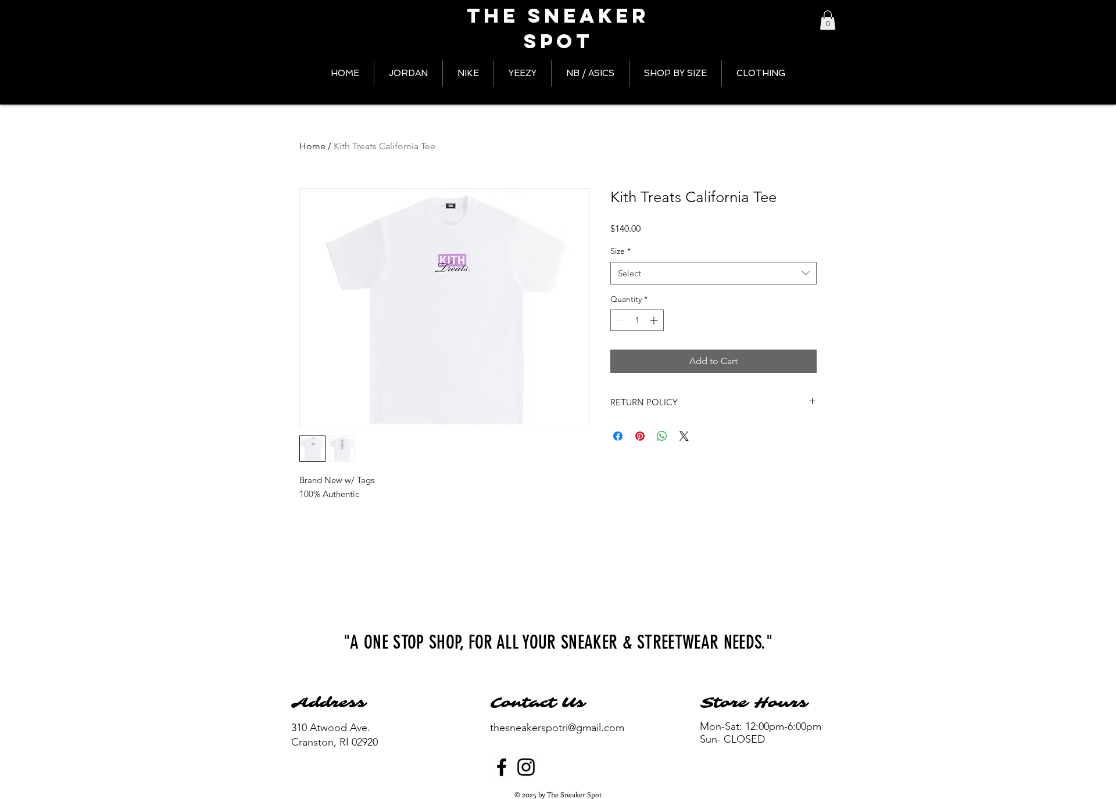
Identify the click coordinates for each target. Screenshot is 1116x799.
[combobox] (713, 273)
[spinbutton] (637, 320)
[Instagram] (526, 767)
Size (620, 251)
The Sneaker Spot (558, 28)
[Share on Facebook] (618, 436)
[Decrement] (619, 320)
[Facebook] (501, 767)
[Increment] (655, 320)
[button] (828, 20)
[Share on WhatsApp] (662, 436)
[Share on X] (684, 436)
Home (312, 146)
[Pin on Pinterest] (640, 436)
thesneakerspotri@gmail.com (557, 727)
